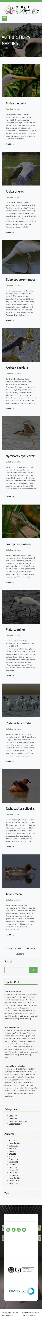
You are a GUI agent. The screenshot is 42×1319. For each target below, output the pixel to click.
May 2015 (12, 1151)
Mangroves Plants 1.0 (16, 1121)
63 (29, 948)
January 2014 (13, 1172)
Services (9, 1252)
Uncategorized (14, 1123)
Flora (11, 1118)
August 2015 (13, 1145)
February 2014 (14, 1169)
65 (34, 948)
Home (8, 1243)
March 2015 (13, 1156)
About (8, 1248)
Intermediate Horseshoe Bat (14, 1066)
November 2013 (14, 1178)
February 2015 (14, 1159)
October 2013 (14, 1180)
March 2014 (13, 1167)
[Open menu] (4, 18)
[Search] (33, 970)
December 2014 (14, 1164)
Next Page (21, 953)
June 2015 (12, 1148)
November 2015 (14, 1143)
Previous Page (14, 948)
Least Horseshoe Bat (11, 1027)
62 (27, 948)
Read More (10, 144)
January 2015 (13, 1161)
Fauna (11, 1115)
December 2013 (14, 1175)
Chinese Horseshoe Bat (12, 991)
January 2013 (13, 1183)
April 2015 (12, 1153)
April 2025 (12, 1140)
